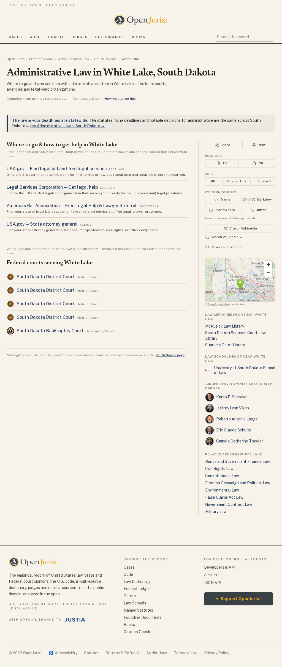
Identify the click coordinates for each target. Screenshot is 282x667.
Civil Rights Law (219, 468)
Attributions (156, 653)
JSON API (212, 582)
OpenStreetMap (218, 304)
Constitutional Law (222, 476)
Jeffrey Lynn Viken (232, 408)
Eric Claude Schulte (233, 430)
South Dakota (105, 59)
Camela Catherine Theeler (239, 441)
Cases (15, 37)
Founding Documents (143, 617)
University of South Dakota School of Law (244, 370)
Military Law (216, 511)
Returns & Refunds (122, 653)
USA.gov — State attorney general (42, 224)
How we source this (120, 99)
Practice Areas (41, 59)
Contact (91, 653)
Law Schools (135, 603)
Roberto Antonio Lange (237, 419)
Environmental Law (222, 490)
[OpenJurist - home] (141, 20)
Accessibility (62, 653)
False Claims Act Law (224, 497)
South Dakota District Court (46, 276)
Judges (80, 37)
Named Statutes (138, 610)
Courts (56, 37)
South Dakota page (170, 355)
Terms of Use (185, 653)
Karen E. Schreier (231, 397)
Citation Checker (139, 632)
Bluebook (264, 181)
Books (139, 37)
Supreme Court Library (225, 345)
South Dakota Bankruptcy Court (50, 330)
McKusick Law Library (224, 326)
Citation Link (236, 181)
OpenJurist (15, 59)
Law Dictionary (137, 581)
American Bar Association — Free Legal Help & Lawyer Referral (72, 205)
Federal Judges (137, 589)
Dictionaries (109, 37)
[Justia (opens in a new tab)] (75, 619)
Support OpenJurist (238, 598)
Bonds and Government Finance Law (237, 461)
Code (35, 37)
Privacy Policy (216, 653)
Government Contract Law (228, 504)
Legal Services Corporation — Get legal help (52, 187)
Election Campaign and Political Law (237, 483)
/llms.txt (211, 575)
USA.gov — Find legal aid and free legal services (57, 168)
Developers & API (219, 567)
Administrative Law (73, 59)
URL (213, 181)
